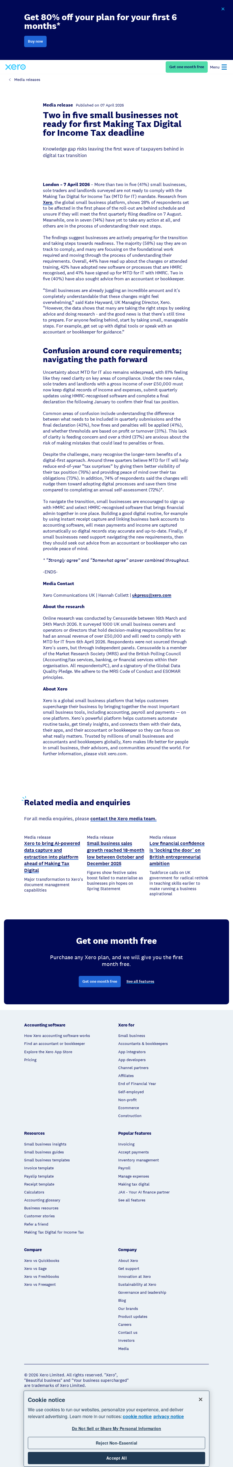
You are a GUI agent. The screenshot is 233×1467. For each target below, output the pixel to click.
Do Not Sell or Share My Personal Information (116, 1428)
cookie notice (137, 1416)
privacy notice (168, 1416)
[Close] (200, 1399)
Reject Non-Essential (116, 1443)
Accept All (116, 1458)
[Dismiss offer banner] (223, 9)
